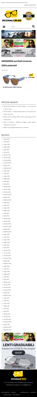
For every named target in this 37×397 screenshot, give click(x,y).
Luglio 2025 (6, 173)
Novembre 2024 (7, 194)
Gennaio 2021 (7, 316)
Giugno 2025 (7, 176)
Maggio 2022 (7, 274)
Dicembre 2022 (7, 255)
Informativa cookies (28, 392)
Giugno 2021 (7, 303)
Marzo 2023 (6, 247)
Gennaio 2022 (7, 284)
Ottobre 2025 (7, 165)
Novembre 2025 (7, 163)
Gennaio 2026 (7, 157)
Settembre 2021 (7, 295)
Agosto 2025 (6, 171)
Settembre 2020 (7, 327)
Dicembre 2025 (7, 160)
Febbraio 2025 (7, 186)
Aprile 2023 (6, 245)
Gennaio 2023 (7, 253)
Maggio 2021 (7, 306)
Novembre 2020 (7, 322)
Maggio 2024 (7, 210)
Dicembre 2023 (7, 224)
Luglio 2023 (6, 237)
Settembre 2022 (7, 263)
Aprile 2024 (6, 213)
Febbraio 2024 (7, 218)
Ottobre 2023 (7, 229)
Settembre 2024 (7, 200)
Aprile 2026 (6, 149)
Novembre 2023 (7, 226)
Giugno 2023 (7, 239)
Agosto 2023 (6, 234)
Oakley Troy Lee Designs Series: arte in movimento (16, 127)
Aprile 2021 (6, 308)
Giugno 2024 (7, 208)
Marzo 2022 (6, 279)
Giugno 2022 (7, 271)
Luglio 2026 (6, 141)
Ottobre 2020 (7, 324)
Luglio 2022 (6, 269)
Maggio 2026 (7, 147)
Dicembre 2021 (7, 287)
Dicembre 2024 (7, 192)
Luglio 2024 (6, 205)
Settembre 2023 (7, 231)
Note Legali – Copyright (12, 394)
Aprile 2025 (6, 181)
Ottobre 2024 (7, 197)
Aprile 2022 (6, 277)
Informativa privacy (8, 392)
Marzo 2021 (6, 311)
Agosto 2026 (6, 139)
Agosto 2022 (6, 266)
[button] (33, 26)
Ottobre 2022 (7, 261)
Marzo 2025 (6, 184)
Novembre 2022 (7, 258)
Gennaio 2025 (7, 189)
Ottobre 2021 (7, 292)
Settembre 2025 (7, 168)
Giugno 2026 (7, 144)
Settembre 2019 (7, 330)
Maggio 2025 (7, 178)
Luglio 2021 (6, 300)
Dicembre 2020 (7, 319)
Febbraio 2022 (7, 282)
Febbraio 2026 (7, 155)
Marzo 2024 (6, 216)
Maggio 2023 (7, 242)
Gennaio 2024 (7, 221)
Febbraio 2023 (7, 250)
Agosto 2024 (7, 202)
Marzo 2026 (6, 152)
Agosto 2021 (6, 298)
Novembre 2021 (7, 290)
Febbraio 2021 (7, 314)
